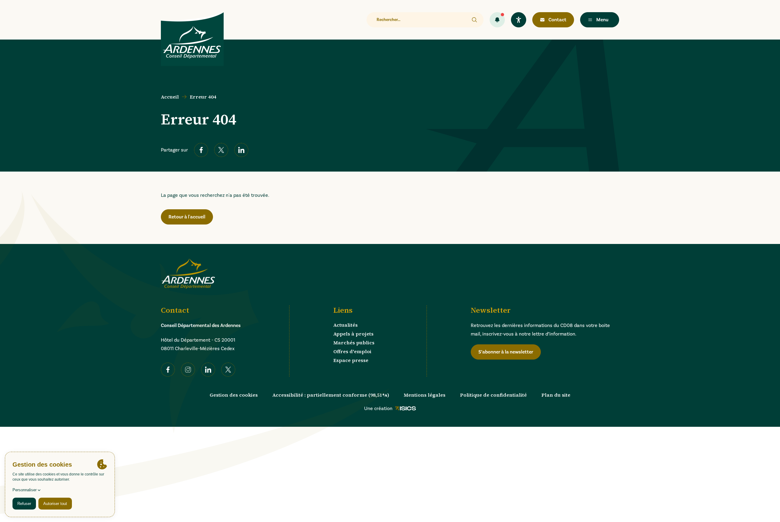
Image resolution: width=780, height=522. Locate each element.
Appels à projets (353, 333)
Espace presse (350, 360)
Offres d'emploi (352, 351)
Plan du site (555, 395)
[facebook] (201, 150)
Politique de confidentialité (493, 395)
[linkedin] (241, 150)
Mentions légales (424, 395)
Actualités (345, 325)
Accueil (170, 96)
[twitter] (221, 150)
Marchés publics (353, 342)
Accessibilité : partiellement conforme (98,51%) (330, 395)
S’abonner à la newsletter (505, 352)
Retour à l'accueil (186, 217)
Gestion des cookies (234, 395)
